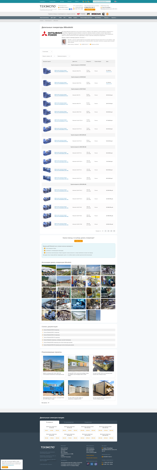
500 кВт (75, 430)
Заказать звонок (90, 9)
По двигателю (88, 422)
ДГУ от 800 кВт (64, 452)
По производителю (69, 422)
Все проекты (44, 402)
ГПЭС (60, 17)
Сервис (75, 17)
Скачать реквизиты (90, 455)
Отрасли (106, 17)
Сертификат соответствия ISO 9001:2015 (70, 464)
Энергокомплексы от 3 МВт (67, 453)
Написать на (95, 44)
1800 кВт (111, 430)
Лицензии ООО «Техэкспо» (91, 457)
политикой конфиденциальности (8, 465)
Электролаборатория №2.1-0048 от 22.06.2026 (71, 462)
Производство (64, 449)
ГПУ (64, 17)
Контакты (69, 1)
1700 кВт (106, 430)
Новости (76, 1)
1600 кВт (100, 430)
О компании (42, 1)
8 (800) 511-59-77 (89, 7)
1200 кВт (93, 430)
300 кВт (64, 430)
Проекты (114, 17)
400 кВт (70, 430)
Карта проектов (64, 448)
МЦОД (70, 17)
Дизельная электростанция (61, 71)
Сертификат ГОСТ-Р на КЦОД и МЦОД (69, 465)
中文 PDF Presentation (66, 456)
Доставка (62, 1)
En (116, 1)
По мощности (49, 422)
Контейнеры (98, 17)
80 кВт (51, 430)
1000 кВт (82, 430)
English (62, 455)
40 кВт (46, 430)
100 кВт (57, 430)
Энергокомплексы (44, 17)
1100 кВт (88, 430)
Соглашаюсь (4, 467)
